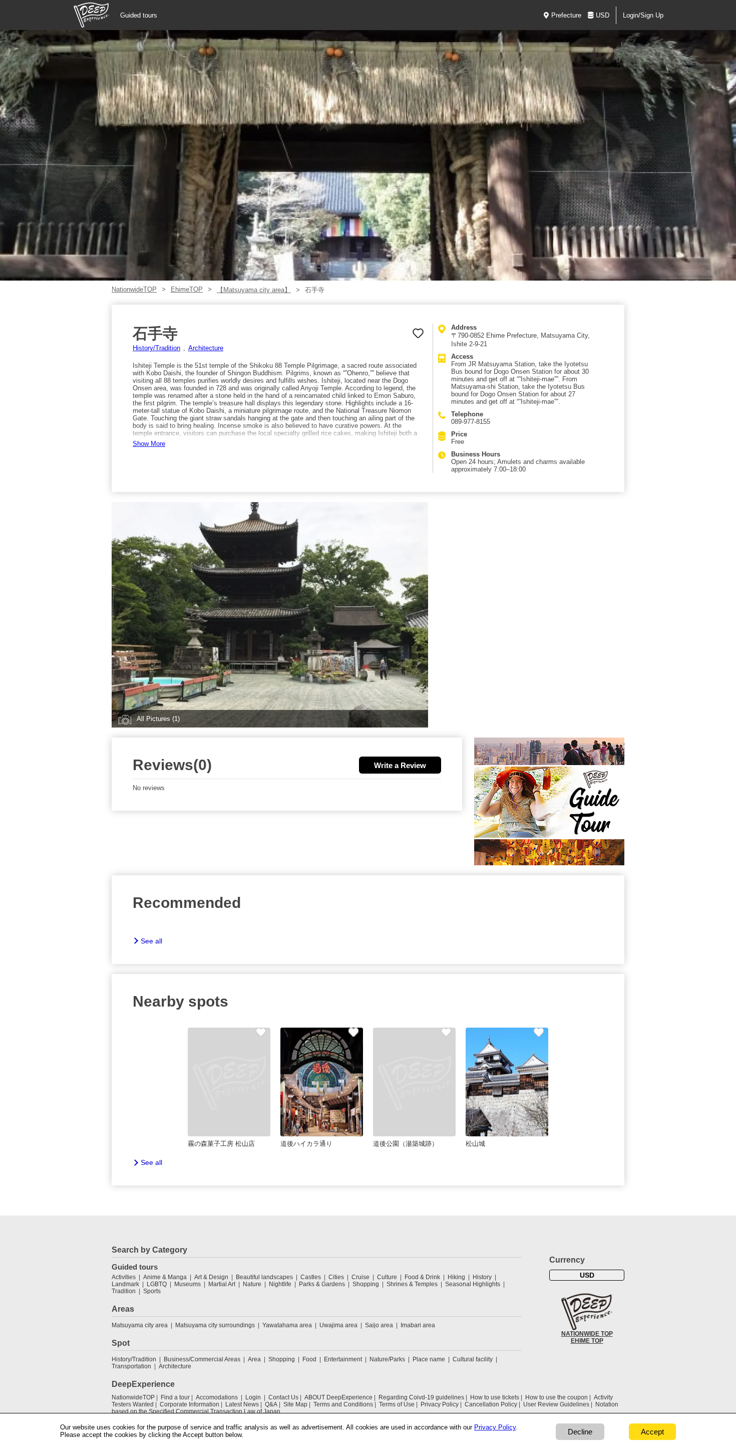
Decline (580, 1431)
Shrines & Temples (412, 1284)
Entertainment (343, 1359)
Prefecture (566, 15)
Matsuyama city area (140, 1325)
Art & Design (211, 1277)
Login (253, 1397)
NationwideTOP (134, 289)
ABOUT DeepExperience (338, 1397)
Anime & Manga (165, 1277)
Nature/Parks (387, 1359)
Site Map (295, 1404)
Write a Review (400, 765)
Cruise (360, 1277)
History (482, 1277)
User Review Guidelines (556, 1404)
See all (151, 941)
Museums (187, 1284)
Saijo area (379, 1325)
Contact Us (283, 1397)
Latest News (242, 1404)
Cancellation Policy (491, 1404)
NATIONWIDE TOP (587, 1333)
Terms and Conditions (343, 1404)
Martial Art (221, 1284)
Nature (252, 1284)
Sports (152, 1291)
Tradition (124, 1291)
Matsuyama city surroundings (215, 1325)
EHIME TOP (587, 1340)
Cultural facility (473, 1359)
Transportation (131, 1366)
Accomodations (217, 1397)
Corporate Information (189, 1404)
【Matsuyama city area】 (254, 290)
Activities (124, 1277)
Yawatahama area (287, 1325)
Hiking (456, 1277)
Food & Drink (422, 1277)
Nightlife (280, 1284)
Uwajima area (338, 1325)
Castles (310, 1277)
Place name (430, 1359)
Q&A (271, 1404)
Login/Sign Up (643, 15)
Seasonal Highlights (472, 1284)
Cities (336, 1277)
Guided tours (138, 15)
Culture (387, 1277)
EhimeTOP (187, 289)
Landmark (125, 1284)
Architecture (205, 348)
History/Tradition (156, 348)
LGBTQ (157, 1284)
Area (254, 1359)
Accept (652, 1431)
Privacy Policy (440, 1404)
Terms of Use (397, 1404)
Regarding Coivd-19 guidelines (421, 1397)
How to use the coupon (556, 1397)
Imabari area (418, 1325)
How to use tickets (494, 1397)
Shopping (365, 1284)
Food (309, 1359)
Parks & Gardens (322, 1284)
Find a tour (175, 1397)
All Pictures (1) (158, 718)
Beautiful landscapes (264, 1277)
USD (602, 15)
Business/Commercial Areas (202, 1359)
